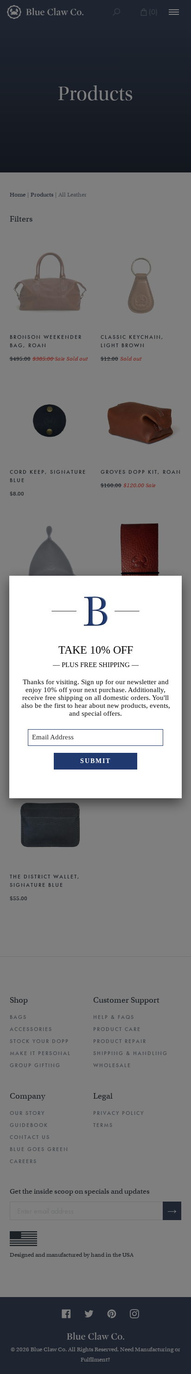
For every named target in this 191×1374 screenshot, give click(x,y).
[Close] (181, 575)
